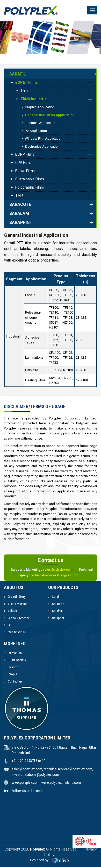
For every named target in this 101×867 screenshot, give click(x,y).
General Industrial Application (50, 115)
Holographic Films (29, 187)
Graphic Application (40, 107)
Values (12, 611)
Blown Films (25, 171)
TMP (19, 195)
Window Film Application (43, 138)
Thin (24, 91)
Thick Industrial (34, 99)
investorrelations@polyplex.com (35, 774)
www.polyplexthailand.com (61, 782)
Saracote (20, 204)
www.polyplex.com (26, 782)
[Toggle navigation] (92, 10)
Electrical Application (40, 123)
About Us (13, 587)
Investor (13, 667)
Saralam (19, 213)
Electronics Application (42, 146)
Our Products (63, 587)
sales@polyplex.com (58, 569)
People (12, 674)
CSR (10, 625)
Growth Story (16, 597)
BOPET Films (26, 82)
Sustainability (17, 660)
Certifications (17, 632)
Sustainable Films (29, 179)
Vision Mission (17, 604)
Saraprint (20, 222)
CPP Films (23, 163)
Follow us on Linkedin (27, 791)
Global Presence (19, 618)
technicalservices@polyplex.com (54, 575)
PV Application (36, 131)
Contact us (15, 681)
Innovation (15, 653)
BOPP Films (24, 154)
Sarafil (17, 74)
